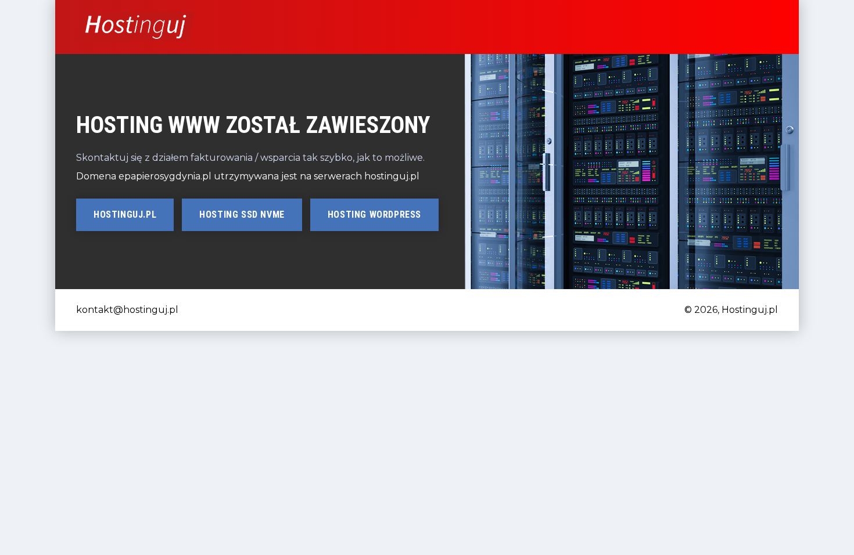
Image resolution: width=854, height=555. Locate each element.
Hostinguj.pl (125, 214)
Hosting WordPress (374, 214)
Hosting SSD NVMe (242, 214)
